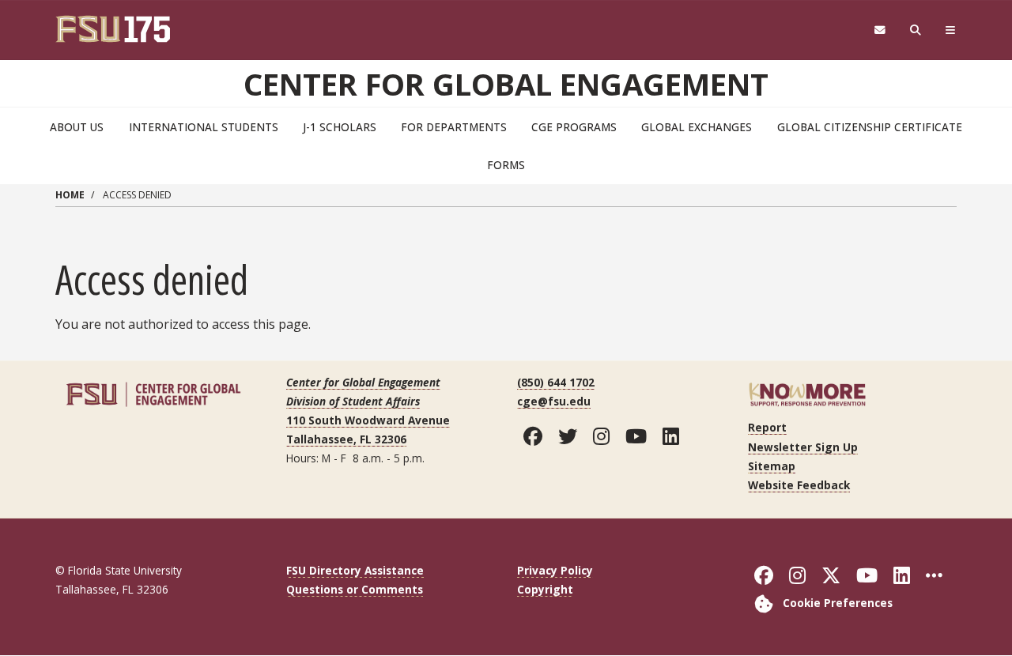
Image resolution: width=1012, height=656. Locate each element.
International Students (203, 126)
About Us (77, 126)
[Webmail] (879, 30)
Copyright (545, 589)
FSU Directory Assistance (355, 570)
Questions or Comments (354, 589)
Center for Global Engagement (506, 83)
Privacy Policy (555, 570)
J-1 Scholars (339, 126)
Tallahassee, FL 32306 (346, 439)
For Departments (454, 126)
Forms (506, 164)
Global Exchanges (696, 126)
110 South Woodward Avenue (368, 420)
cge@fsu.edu (554, 401)
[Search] (916, 30)
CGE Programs (574, 126)
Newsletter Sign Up (803, 446)
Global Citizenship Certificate (869, 126)
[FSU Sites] (950, 30)
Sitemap (771, 465)
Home (70, 195)
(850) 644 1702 (556, 382)
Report (767, 427)
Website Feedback (799, 484)
